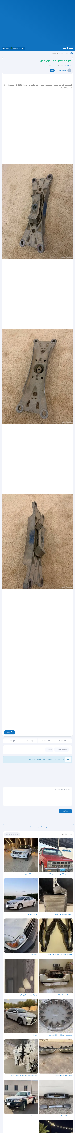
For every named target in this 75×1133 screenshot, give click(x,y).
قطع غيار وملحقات (63, 53)
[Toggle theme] (23, 48)
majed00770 (62, 70)
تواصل (8, 732)
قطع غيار (54, 53)
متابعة (52, 70)
